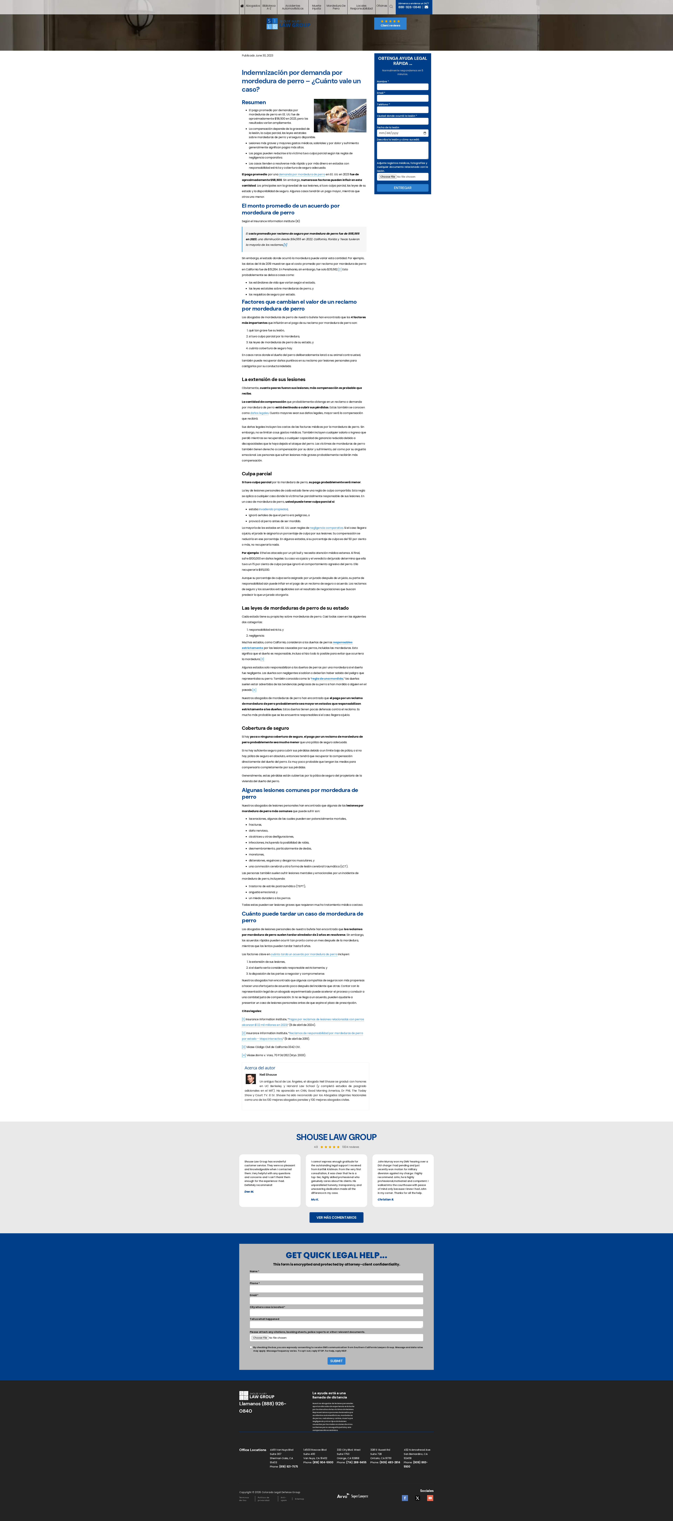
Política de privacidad (264, 1499)
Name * (254, 1271)
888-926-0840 (409, 7)
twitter (417, 1497)
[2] (340, 269)
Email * (381, 93)
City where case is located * (267, 1307)
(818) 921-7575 (288, 1466)
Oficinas (381, 6)
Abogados (253, 6)
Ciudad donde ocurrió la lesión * (397, 116)
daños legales (259, 413)
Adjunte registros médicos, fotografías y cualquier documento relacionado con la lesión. (402, 167)
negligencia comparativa (326, 528)
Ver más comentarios (336, 1217)
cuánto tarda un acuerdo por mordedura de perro (304, 954)
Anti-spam (284, 1499)
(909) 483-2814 (389, 1462)
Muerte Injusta (316, 7)
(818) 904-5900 (322, 1462)
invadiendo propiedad (273, 509)
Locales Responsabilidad (361, 7)
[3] (262, 659)
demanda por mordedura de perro (302, 174)
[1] (243, 1019)
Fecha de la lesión (388, 127)
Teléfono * (383, 104)
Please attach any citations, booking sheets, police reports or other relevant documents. (307, 1332)
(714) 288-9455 (356, 1462)
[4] (254, 690)
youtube (430, 1497)
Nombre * (383, 81)
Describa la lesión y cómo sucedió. (398, 139)
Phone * (255, 1283)
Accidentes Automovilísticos (293, 7)
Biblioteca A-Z (269, 7)
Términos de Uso (244, 1499)
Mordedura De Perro (336, 7)
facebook (405, 1497)
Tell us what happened (264, 1319)
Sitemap (299, 1499)
